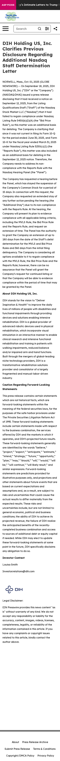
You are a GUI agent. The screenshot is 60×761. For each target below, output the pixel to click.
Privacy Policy (45, 755)
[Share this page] (55, 29)
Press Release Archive (35, 742)
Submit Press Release (17, 748)
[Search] (39, 28)
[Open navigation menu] (5, 29)
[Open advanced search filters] (47, 28)
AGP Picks (8, 5)
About (15, 742)
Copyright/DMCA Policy (20, 755)
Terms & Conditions (44, 748)
